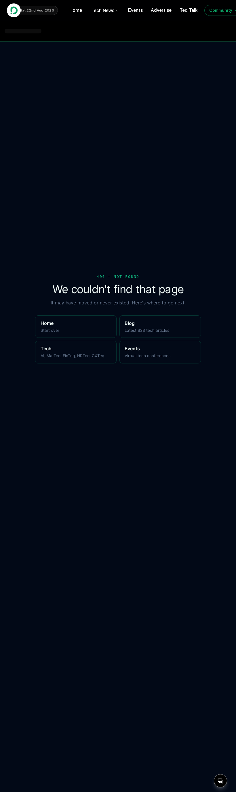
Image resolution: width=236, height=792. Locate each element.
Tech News (102, 10)
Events (135, 10)
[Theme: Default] (220, 780)
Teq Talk (188, 10)
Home (75, 10)
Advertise (161, 10)
